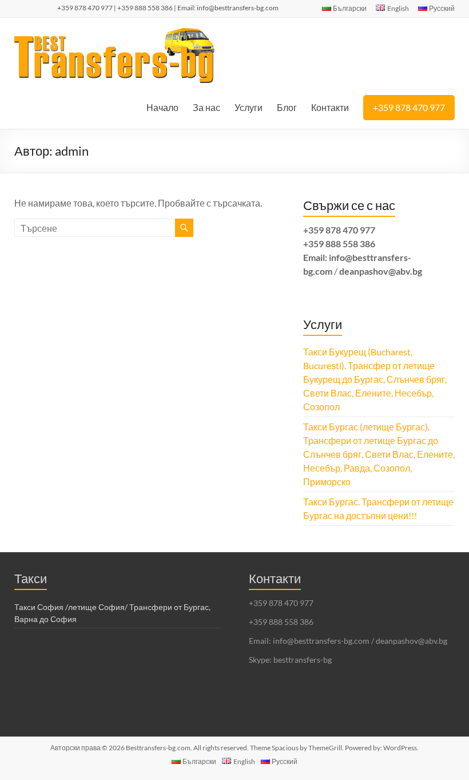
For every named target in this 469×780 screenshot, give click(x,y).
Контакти (330, 107)
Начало (162, 107)
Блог (287, 107)
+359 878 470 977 (409, 107)
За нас (206, 107)
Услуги (248, 107)
